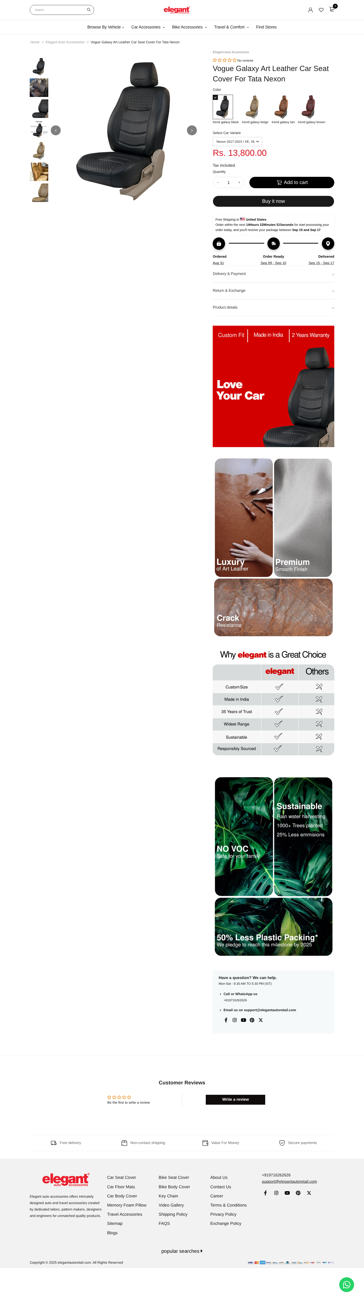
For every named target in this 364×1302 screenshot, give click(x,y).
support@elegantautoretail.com (270, 1010)
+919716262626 (235, 1000)
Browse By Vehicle (104, 27)
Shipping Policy (173, 1214)
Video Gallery (171, 1205)
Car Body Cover (122, 1196)
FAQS (164, 1223)
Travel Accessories (124, 1214)
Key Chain (168, 1196)
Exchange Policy (225, 1223)
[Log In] (310, 9)
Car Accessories (146, 27)
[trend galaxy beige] (255, 107)
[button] (224, 60)
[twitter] (308, 1193)
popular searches (181, 1251)
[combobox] (62, 10)
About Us (219, 1177)
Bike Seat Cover (174, 1177)
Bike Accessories (188, 27)
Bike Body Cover (174, 1187)
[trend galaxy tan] (283, 107)
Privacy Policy (223, 1214)
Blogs (112, 1233)
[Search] (88, 10)
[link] (265, 1193)
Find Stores (266, 27)
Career (216, 1196)
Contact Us (220, 1187)
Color (217, 89)
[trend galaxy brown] (311, 107)
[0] (331, 9)
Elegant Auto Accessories (66, 42)
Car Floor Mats (121, 1187)
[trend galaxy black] (226, 107)
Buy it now (273, 201)
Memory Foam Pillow (127, 1205)
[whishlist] (321, 9)
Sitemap (115, 1223)
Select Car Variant (227, 133)
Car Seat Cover (121, 1177)
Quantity (219, 172)
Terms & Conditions (228, 1205)
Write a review (235, 1099)
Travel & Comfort (230, 27)
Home (35, 42)
